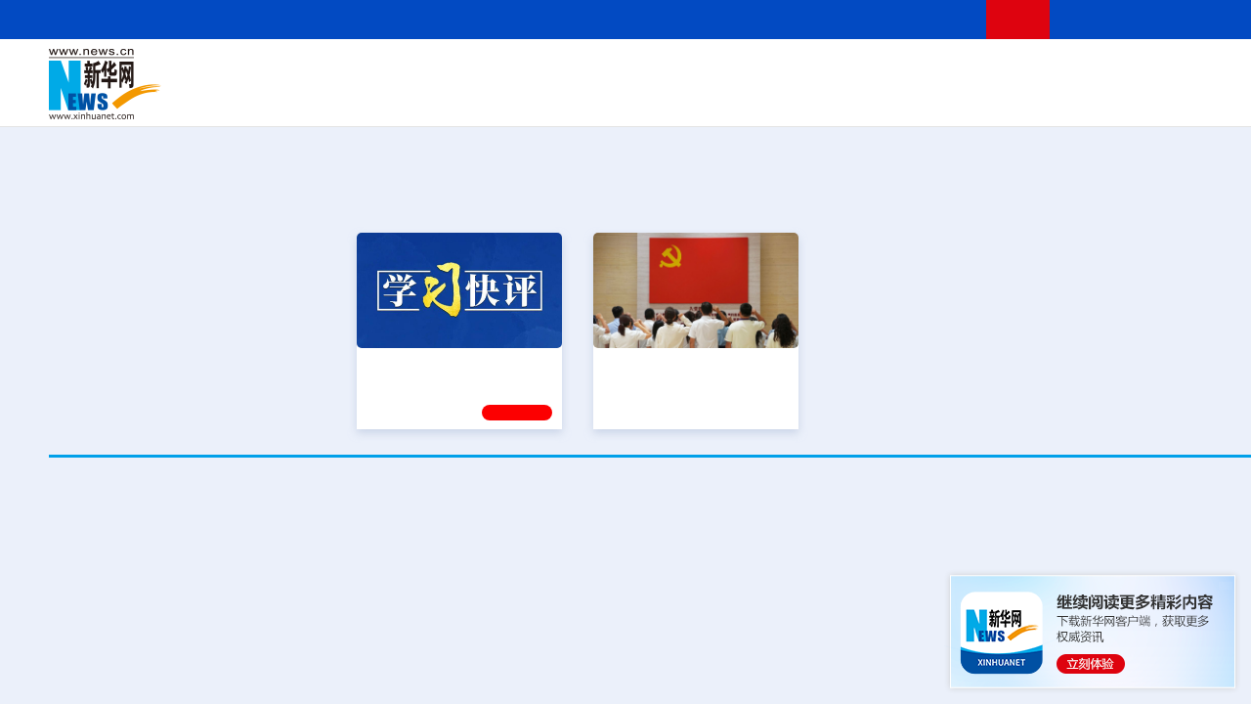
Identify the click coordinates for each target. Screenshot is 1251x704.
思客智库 (675, 70)
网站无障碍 (935, 19)
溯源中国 (748, 98)
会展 (890, 98)
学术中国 (599, 98)
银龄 (703, 98)
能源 (858, 98)
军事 (1047, 70)
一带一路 (1094, 98)
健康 (1014, 70)
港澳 (595, 70)
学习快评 (517, 410)
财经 (528, 70)
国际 (495, 70)
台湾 (628, 70)
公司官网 (198, 84)
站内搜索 (1184, 19)
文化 (948, 70)
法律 (1213, 70)
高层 (396, 70)
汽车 (357, 98)
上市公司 (1199, 98)
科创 (848, 70)
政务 (1179, 70)
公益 (1049, 98)
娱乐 (954, 98)
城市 (794, 98)
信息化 (486, 98)
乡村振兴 (657, 98)
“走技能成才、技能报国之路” (1163, 362)
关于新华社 (496, 19)
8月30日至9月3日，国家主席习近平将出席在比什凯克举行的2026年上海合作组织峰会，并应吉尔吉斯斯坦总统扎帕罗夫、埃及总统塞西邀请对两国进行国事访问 (674, 635)
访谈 (1081, 70)
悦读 (1017, 98)
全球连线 (736, 70)
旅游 (827, 98)
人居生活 (435, 98)
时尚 (986, 98)
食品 (389, 98)
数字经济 (539, 98)
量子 (881, 70)
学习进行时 (343, 70)
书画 (981, 70)
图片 (1146, 70)
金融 (325, 98)
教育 (783, 70)
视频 (1114, 70)
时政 (430, 70)
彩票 (921, 98)
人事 (463, 70)
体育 (914, 70)
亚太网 (1147, 98)
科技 (816, 70)
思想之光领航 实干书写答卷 (687, 362)
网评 (562, 70)
